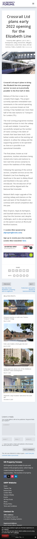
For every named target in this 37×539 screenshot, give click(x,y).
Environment (21, 43)
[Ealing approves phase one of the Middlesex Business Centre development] (18, 357)
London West (18, 45)
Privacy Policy (8, 504)
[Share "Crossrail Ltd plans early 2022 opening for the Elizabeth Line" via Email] (24, 270)
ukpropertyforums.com (12, 233)
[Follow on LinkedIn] (15, 476)
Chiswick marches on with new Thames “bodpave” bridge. (16, 318)
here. (24, 241)
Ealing (15, 43)
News (24, 45)
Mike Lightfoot (17, 40)
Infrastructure (9, 45)
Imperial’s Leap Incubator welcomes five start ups (18, 396)
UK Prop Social (8, 499)
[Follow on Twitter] (8, 476)
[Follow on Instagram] (12, 476)
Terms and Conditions (10, 506)
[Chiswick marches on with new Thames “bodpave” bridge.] (18, 307)
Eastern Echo (8, 490)
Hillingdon (29, 43)
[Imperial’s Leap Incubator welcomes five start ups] (18, 384)
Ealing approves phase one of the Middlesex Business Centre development (17, 369)
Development (9, 43)
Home (5, 486)
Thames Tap (7, 488)
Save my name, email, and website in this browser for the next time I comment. (17, 444)
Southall (18, 47)
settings (16, 533)
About (5, 501)
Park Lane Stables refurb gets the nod (15, 344)
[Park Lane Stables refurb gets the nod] (18, 332)
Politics (13, 47)
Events (6, 497)
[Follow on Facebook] (5, 476)
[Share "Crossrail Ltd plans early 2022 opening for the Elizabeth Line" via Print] (27, 270)
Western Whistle (9, 495)
